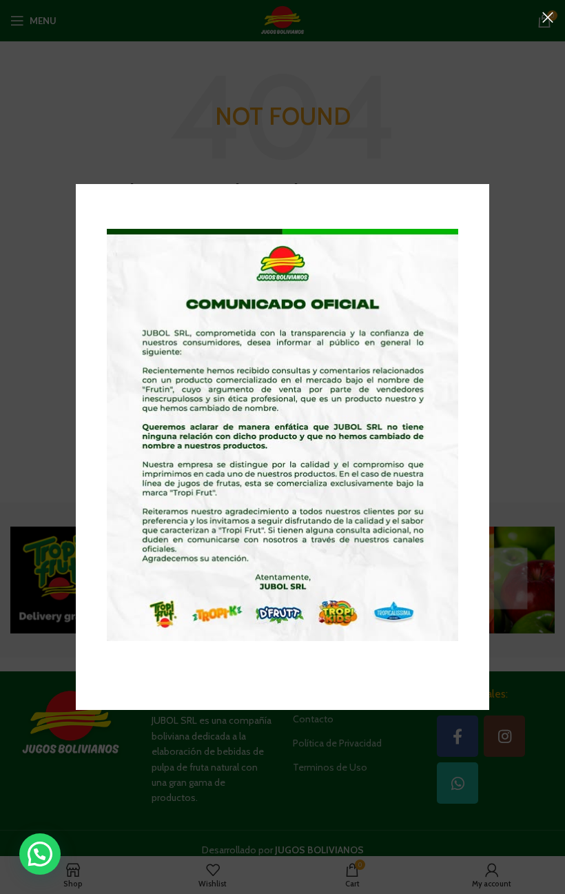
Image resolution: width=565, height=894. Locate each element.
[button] (40, 854)
